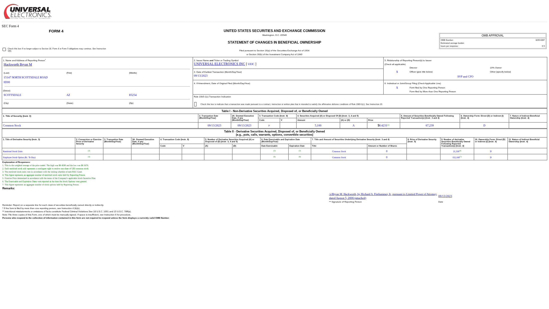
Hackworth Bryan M (18, 64)
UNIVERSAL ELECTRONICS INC (219, 64)
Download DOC (527, 10)
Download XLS (539, 10)
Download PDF (533, 10)
